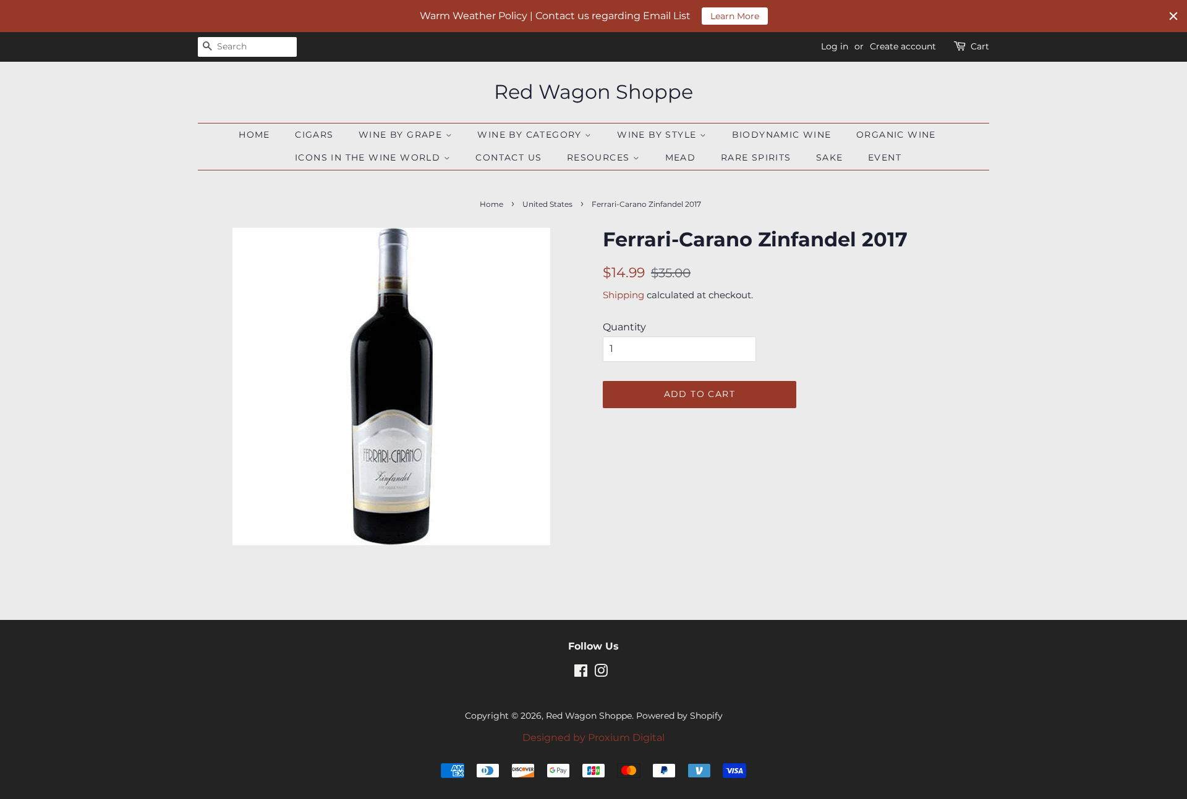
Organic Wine (896, 134)
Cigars (314, 134)
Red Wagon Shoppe (593, 92)
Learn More (734, 16)
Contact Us (508, 157)
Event (884, 157)
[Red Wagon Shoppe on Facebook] (581, 673)
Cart (980, 46)
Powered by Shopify (679, 716)
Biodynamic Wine (782, 134)
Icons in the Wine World (369, 157)
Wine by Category (531, 134)
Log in (834, 46)
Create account (903, 46)
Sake (829, 157)
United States (547, 204)
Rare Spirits (756, 157)
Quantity (624, 327)
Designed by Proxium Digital (593, 737)
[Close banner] (1173, 16)
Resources (600, 157)
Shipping (623, 295)
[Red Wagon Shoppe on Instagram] (601, 673)
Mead (680, 157)
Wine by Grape (402, 134)
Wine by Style (658, 134)
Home (254, 134)
